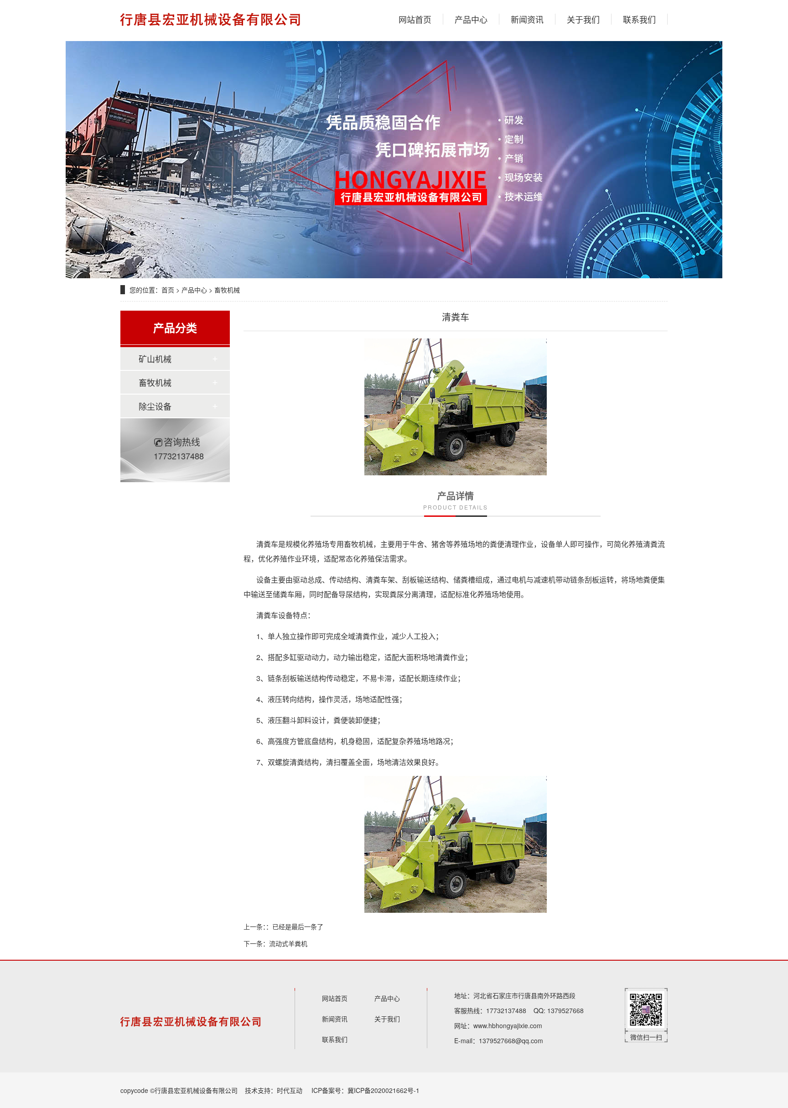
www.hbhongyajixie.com (507, 1025)
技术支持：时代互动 (273, 1090)
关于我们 (583, 19)
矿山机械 (155, 358)
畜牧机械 (227, 289)
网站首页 (415, 19)
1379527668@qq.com (511, 1040)
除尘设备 (155, 406)
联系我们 (639, 19)
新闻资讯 (527, 19)
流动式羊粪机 (288, 943)
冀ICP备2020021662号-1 (383, 1090)
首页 (167, 289)
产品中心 (471, 19)
